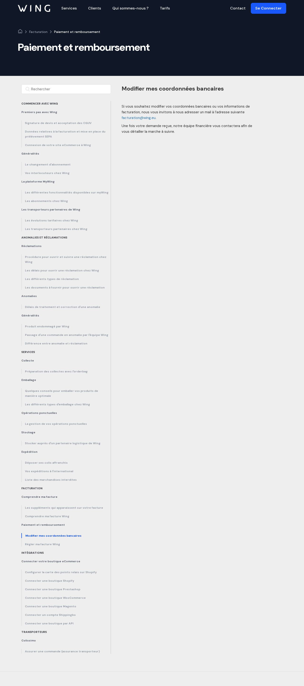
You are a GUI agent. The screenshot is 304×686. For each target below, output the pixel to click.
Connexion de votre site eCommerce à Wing (58, 145)
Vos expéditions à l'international (49, 471)
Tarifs (165, 8)
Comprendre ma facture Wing (47, 516)
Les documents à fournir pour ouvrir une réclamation (65, 287)
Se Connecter (268, 8)
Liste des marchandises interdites (51, 480)
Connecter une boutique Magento (50, 606)
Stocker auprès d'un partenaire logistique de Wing (62, 443)
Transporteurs (34, 632)
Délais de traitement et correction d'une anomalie (62, 307)
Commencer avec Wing (39, 103)
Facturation (38, 32)
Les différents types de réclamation (52, 279)
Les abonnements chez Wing (46, 201)
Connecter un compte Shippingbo (50, 615)
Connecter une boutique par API (49, 623)
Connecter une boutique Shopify (49, 581)
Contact (238, 8)
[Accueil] (34, 8)
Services (28, 352)
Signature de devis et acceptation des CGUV (58, 123)
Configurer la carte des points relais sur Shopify (61, 572)
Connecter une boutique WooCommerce (55, 598)
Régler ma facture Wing (42, 544)
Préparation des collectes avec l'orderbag (56, 371)
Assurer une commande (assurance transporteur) (62, 651)
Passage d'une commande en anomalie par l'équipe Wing (66, 335)
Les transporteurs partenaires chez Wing (56, 229)
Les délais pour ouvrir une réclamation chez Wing (62, 270)
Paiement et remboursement (77, 32)
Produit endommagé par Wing (47, 326)
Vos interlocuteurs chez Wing (47, 173)
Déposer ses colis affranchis (46, 463)
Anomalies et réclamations (44, 237)
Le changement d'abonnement (48, 164)
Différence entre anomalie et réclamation (56, 343)
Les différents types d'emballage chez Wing (57, 404)
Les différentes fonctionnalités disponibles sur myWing (67, 192)
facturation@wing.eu (139, 117)
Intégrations (32, 553)
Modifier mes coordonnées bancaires (53, 536)
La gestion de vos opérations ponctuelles (56, 424)
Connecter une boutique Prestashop (52, 589)
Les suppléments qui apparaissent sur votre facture (64, 508)
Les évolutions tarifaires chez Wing (51, 220)
